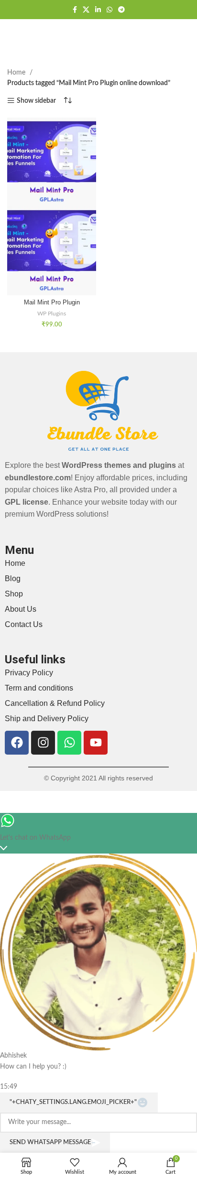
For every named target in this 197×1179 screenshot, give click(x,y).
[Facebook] (17, 743)
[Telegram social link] (121, 9)
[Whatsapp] (69, 743)
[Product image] (51, 250)
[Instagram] (43, 743)
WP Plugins (51, 313)
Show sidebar (36, 100)
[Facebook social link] (75, 9)
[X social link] (86, 9)
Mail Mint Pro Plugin (52, 302)
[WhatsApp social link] (109, 9)
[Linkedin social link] (98, 9)
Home (17, 72)
